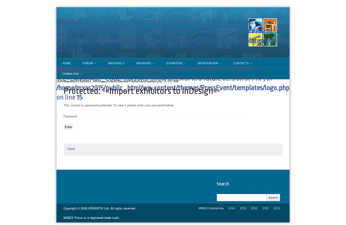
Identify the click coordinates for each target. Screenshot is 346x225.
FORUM (85, 65)
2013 (243, 208)
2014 (232, 208)
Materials (116, 63)
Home (66, 63)
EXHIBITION (171, 65)
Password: (71, 116)
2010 (277, 208)
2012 (254, 208)
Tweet (71, 148)
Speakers (140, 65)
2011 (265, 208)
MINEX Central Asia (211, 208)
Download (67, 75)
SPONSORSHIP (205, 65)
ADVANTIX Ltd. (99, 208)
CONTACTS (238, 65)
